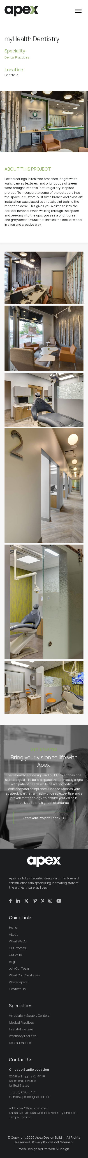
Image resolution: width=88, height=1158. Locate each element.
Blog (12, 962)
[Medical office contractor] (44, 602)
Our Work (15, 955)
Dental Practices (17, 57)
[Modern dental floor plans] (44, 400)
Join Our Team (19, 968)
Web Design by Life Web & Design (44, 1149)
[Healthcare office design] (44, 687)
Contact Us (17, 989)
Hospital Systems (21, 1029)
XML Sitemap (63, 1142)
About (13, 934)
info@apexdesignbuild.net (30, 1097)
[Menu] (78, 11)
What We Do (17, 941)
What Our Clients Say (24, 975)
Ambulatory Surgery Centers (29, 1015)
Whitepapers (18, 982)
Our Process (17, 948)
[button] (44, 818)
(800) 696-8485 (24, 1092)
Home (13, 927)
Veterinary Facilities (22, 1036)
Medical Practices (21, 1022)
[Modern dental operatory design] (44, 485)
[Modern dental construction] (44, 338)
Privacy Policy (42, 1142)
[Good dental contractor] (44, 278)
